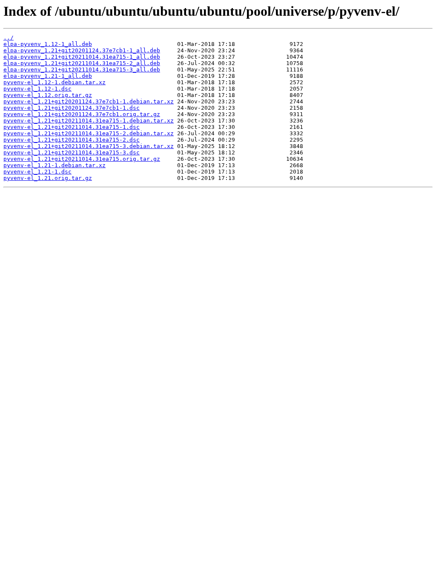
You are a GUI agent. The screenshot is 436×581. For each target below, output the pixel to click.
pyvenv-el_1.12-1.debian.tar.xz (54, 82)
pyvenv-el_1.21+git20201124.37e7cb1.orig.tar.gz (81, 114)
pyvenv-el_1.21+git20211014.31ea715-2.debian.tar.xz (88, 133)
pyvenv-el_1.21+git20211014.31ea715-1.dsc (71, 127)
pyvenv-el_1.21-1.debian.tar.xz (54, 165)
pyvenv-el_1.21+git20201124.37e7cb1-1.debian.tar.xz (88, 101)
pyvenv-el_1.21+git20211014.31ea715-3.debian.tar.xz (88, 146)
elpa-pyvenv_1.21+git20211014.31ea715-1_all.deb (81, 57)
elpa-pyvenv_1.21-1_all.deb (47, 76)
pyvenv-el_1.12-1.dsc (37, 88)
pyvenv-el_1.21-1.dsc (37, 171)
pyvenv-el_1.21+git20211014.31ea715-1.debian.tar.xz (88, 120)
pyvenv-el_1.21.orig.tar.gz (47, 178)
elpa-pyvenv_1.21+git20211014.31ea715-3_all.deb (81, 69)
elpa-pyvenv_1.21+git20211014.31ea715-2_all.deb (81, 63)
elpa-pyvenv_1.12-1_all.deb (47, 44)
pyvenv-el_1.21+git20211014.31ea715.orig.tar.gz (81, 159)
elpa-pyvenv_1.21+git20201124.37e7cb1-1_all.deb (81, 50)
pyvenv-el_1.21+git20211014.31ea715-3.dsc (71, 152)
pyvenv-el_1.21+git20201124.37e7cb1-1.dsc (71, 108)
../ (8, 37)
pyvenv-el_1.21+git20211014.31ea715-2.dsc (71, 140)
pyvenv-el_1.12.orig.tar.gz (47, 95)
